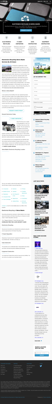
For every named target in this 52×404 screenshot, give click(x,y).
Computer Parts (6, 197)
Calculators (24, 198)
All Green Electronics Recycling (7, 397)
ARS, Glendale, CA (39, 311)
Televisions (5, 194)
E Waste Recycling (17, 374)
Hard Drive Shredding (18, 376)
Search (42, 355)
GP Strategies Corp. (39, 281)
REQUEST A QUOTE (26, 30)
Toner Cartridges (7, 199)
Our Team (3, 374)
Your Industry (29, 367)
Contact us (4, 206)
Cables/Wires (16, 201)
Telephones (15, 198)
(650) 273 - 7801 (42, 1)
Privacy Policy (29, 372)
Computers (5, 189)
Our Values (3, 367)
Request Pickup (17, 377)
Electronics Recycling (6, 43)
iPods (23, 196)
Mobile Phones (6, 191)
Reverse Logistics (17, 372)
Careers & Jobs (4, 371)
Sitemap (28, 374)
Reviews (28, 369)
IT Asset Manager (39, 248)
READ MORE (37, 341)
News (28, 371)
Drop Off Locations (31, 365)
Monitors (14, 189)
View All (47, 176)
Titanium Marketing (47, 397)
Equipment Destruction (45, 43)
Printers (23, 189)
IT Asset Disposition (19, 43)
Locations (3, 372)
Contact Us (3, 369)
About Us (3, 365)
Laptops (14, 191)
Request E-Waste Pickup (16, 110)
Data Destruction (32, 43)
